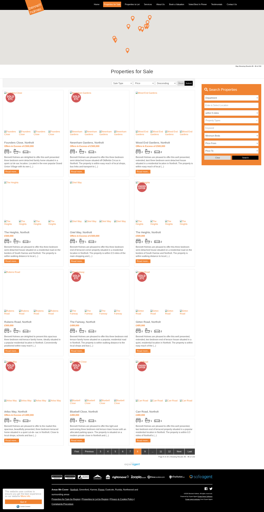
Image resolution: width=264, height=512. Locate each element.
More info (25, 496)
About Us (160, 4)
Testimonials (216, 4)
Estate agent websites (192, 499)
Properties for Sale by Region (66, 499)
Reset (181, 83)
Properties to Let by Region (95, 499)
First (77, 451)
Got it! (23, 501)
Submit (189, 83)
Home (96, 4)
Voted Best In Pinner (198, 4)
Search (245, 157)
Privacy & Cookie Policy (122, 499)
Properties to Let (132, 4)
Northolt (74, 489)
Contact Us (232, 4)
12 (169, 451)
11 (161, 451)
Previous (89, 451)
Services (148, 4)
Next (179, 451)
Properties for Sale (112, 4)
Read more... (11, 171)
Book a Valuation (176, 4)
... (152, 451)
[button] (127, 51)
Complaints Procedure (62, 504)
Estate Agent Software (205, 496)
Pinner (101, 489)
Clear (217, 157)
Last (190, 451)
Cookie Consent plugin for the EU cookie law (23, 506)
